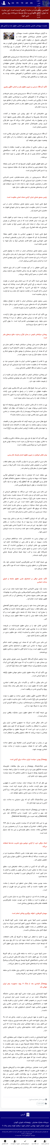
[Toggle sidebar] (49, 3)
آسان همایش (27, 1135)
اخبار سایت (40, 1103)
